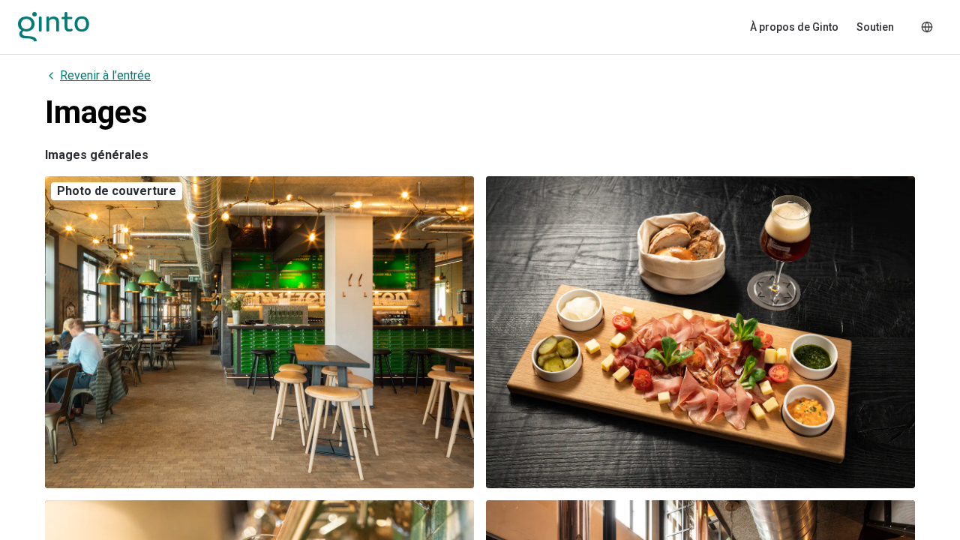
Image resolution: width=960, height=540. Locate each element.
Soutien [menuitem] (875, 27)
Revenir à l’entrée (105, 75)
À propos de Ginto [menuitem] (794, 27)
